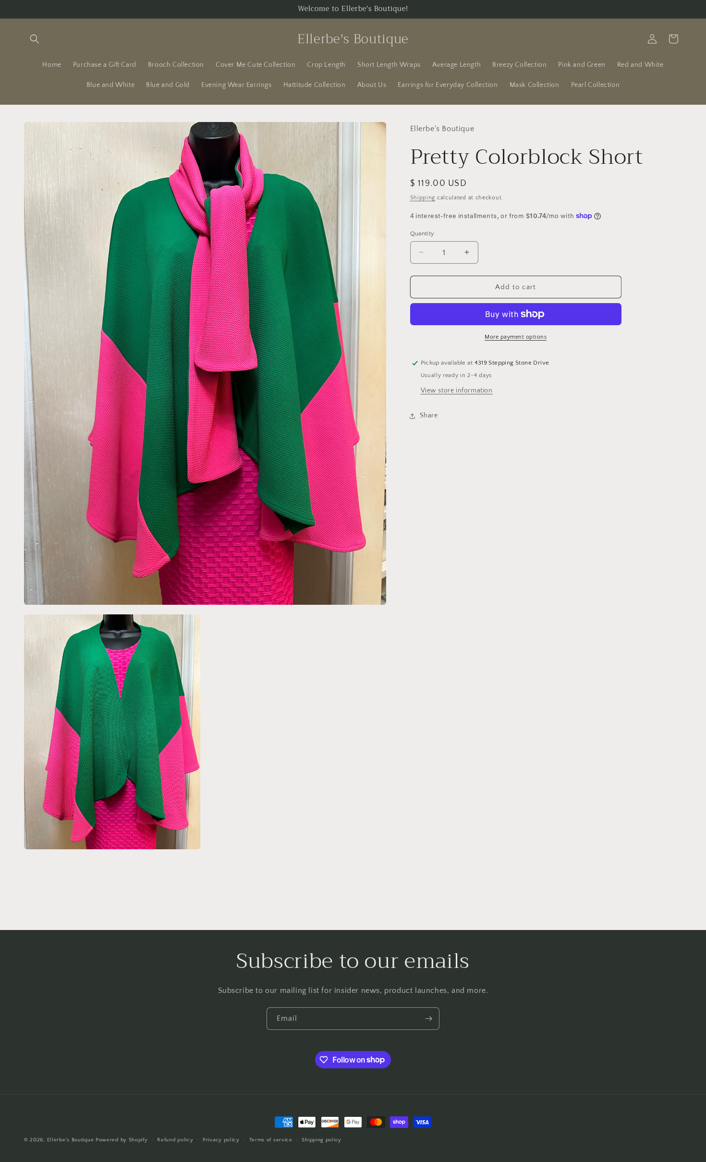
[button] (34, 38)
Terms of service (270, 1139)
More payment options (516, 337)
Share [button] (429, 415)
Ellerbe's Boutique (70, 1140)
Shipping (423, 198)
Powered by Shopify (122, 1140)
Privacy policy (221, 1139)
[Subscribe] (428, 1018)
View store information (457, 390)
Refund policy (175, 1139)
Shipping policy (321, 1139)
